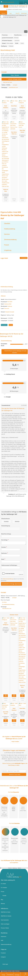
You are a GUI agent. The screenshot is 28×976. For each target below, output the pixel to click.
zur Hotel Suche (1, 6)
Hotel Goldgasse (22, 106)
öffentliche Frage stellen (14, 774)
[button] (14, 24)
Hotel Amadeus (5, 106)
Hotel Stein (14, 105)
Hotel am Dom (5, 190)
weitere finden (13, 808)
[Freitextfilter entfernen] (21, 2)
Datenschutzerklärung (8, 578)
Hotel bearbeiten (5, 920)
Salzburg (10, 306)
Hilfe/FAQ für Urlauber (6, 916)
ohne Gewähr (18, 738)
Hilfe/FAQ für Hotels (5, 912)
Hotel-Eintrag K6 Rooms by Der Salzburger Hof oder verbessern (5, 844)
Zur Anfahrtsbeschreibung (8, 604)
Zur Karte (4, 602)
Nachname (4, 553)
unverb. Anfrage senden (15, 79)
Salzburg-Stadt (7, 304)
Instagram (3, 957)
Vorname (3, 547)
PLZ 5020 (10, 301)
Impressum (3, 936)
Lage (10, 13)
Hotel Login (5, 964)
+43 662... (8, 85)
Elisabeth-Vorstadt (9, 311)
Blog (2, 899)
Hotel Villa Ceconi (22, 131)
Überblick (7, 223)
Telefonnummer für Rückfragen (9, 565)
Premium (24, 98)
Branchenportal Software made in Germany (9, 971)
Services (7, 234)
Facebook (3, 953)
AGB (2, 940)
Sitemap (3, 903)
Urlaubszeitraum (5, 518)
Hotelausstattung (9, 229)
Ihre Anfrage (4, 540)
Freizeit (6, 245)
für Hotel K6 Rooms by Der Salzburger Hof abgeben (4, 811)
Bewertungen (24, 13)
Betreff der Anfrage (6, 533)
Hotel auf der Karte (7, 82)
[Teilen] (22, 974)
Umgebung (7, 250)
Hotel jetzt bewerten (15, 351)
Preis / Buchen (14, 75)
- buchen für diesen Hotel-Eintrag (24, 841)
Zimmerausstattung (10, 239)
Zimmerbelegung (5, 525)
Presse (2, 891)
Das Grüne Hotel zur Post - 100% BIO (14, 133)
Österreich (6, 308)
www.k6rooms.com (13, 87)
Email (2, 559)
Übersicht (3, 13)
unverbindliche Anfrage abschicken (11, 584)
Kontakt (10, 325)
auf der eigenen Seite (14, 841)
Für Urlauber (4, 887)
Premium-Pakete (5, 928)
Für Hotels (3, 883)
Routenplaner (24, 257)
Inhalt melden (15, 741)
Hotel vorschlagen (5, 924)
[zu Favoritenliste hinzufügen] (2, 16)
